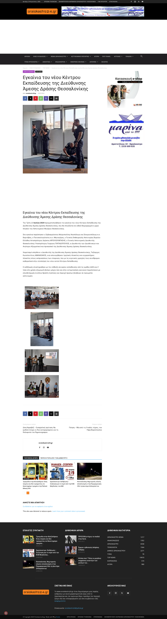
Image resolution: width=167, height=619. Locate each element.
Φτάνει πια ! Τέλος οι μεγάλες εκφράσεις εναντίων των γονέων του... (89, 560)
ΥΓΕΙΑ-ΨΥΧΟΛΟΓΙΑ (30, 62)
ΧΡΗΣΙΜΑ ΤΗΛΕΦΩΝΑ (50, 1)
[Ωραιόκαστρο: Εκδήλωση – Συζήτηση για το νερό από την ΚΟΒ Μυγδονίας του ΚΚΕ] (62, 471)
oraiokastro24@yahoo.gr (74, 608)
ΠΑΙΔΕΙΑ (129, 56)
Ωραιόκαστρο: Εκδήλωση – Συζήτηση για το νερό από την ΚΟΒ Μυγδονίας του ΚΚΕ (62, 484)
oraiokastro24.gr (31, 93)
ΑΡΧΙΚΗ (27, 56)
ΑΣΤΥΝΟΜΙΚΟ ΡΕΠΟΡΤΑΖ (80, 56)
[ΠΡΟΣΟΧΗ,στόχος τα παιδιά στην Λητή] (70, 539)
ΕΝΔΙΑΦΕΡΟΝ (60, 62)
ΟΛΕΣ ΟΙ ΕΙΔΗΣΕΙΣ (39, 56)
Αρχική (25, 68)
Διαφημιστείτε (60, 601)
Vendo (58, 617)
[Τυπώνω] (56, 98)
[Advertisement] (83, 37)
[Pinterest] (35, 98)
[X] (138, 1)
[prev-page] (24, 493)
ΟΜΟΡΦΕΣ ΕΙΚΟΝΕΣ (77, 62)
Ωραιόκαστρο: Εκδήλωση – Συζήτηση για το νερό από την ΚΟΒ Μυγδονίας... (47, 552)
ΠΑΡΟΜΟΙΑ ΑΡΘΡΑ (31, 458)
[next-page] (27, 493)
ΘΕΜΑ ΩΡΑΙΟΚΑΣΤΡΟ (58, 56)
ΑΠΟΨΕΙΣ (93, 62)
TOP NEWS (46, 68)
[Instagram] (135, 1)
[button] (141, 56)
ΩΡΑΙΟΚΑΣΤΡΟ (55, 479)
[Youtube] (142, 1)
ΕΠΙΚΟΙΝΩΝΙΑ (113, 1)
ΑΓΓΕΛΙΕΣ (117, 56)
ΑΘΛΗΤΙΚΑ (46, 62)
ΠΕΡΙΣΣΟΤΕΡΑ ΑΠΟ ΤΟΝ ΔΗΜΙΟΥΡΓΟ (53, 458)
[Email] (51, 98)
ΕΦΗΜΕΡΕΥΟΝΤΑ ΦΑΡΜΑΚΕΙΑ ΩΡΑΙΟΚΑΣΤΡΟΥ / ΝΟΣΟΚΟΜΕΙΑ (77, 1)
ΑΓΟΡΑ (96, 56)
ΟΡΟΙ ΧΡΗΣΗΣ (71, 617)
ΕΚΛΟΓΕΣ (104, 62)
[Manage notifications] (6, 613)
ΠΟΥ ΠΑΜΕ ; (106, 56)
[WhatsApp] (41, 98)
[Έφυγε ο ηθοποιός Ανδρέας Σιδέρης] (70, 550)
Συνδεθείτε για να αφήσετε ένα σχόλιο (38, 506)
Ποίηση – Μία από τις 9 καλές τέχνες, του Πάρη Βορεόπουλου (85, 429)
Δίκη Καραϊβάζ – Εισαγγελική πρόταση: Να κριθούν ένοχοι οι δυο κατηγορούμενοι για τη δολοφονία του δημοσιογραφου (40, 430)
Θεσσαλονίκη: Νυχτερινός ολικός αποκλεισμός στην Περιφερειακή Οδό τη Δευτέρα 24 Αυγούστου (89, 484)
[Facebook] (131, 1)
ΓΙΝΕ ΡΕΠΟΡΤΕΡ (102, 1)
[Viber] (46, 98)
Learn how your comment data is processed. (68, 511)
